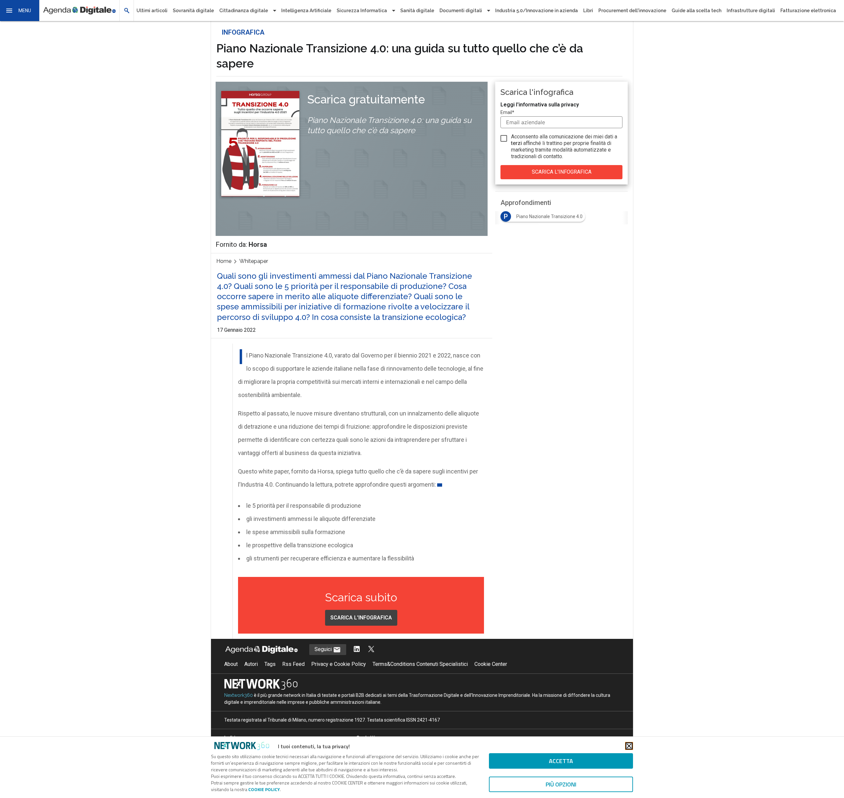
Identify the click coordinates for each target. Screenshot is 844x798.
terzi (516, 143)
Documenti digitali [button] (460, 10)
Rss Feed (293, 664)
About (231, 664)
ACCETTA (561, 760)
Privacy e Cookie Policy (338, 664)
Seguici (324, 649)
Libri (588, 10)
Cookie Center (490, 664)
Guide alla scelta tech (696, 10)
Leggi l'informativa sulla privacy (539, 104)
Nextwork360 (238, 695)
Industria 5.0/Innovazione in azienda (536, 10)
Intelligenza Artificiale (306, 10)
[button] (20, 10)
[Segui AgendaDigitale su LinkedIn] (357, 649)
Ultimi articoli (151, 10)
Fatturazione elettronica (808, 10)
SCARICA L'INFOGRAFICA (361, 617)
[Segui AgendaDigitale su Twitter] (371, 649)
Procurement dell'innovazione (632, 10)
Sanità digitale (417, 10)
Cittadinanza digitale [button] (243, 10)
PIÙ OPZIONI (561, 784)
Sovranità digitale (193, 10)
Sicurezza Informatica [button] (362, 10)
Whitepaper (253, 261)
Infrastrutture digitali (751, 10)
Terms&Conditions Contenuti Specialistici (420, 664)
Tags (270, 664)
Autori (251, 664)
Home (223, 261)
